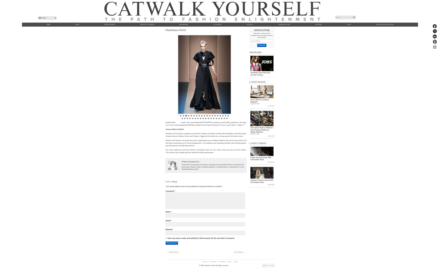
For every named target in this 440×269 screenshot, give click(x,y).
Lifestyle (250, 24)
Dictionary (217, 24)
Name (169, 212)
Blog (349, 24)
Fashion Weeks (109, 24)
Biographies (183, 24)
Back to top (268, 265)
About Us (204, 261)
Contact (229, 261)
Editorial (318, 24)
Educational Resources (385, 24)
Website (169, 229)
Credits (236, 261)
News (77, 24)
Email (169, 221)
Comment (170, 191)
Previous (175, 73)
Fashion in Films (284, 24)
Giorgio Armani (172, 252)
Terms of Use (213, 261)
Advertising (222, 261)
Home (48, 24)
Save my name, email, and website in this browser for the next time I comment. (201, 238)
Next (233, 73)
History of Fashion (147, 24)
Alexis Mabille (239, 252)
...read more (270, 106)
